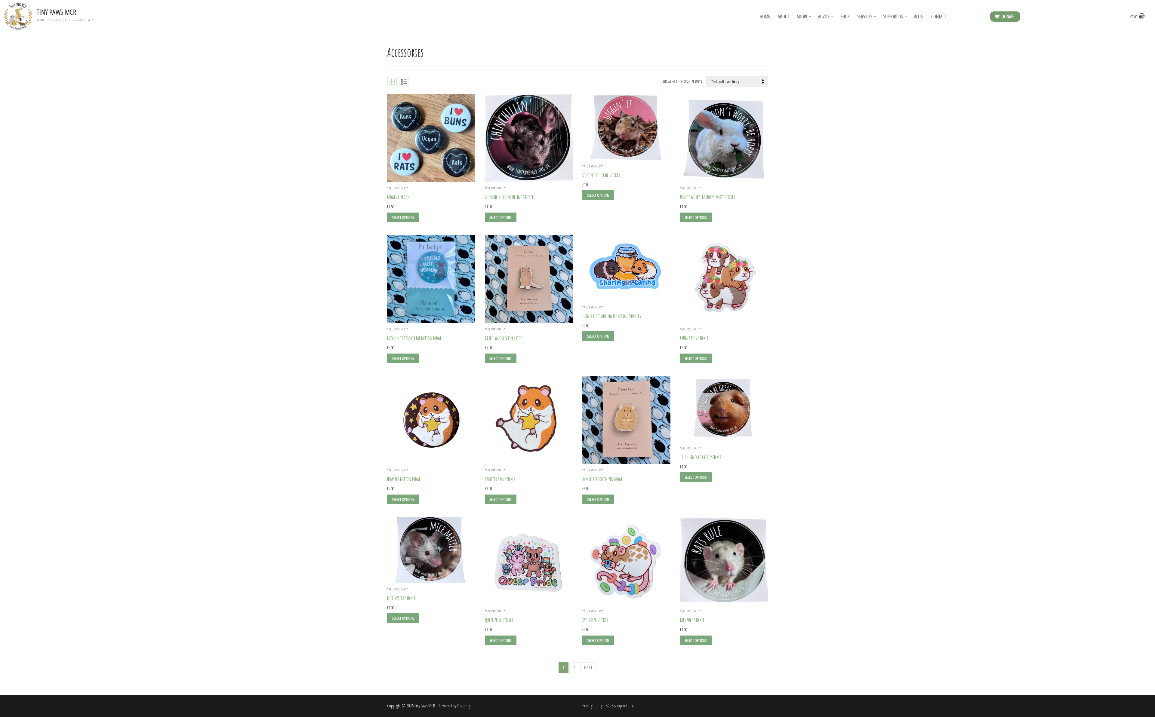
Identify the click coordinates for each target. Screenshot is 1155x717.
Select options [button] (500, 217)
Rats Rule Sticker (692, 620)
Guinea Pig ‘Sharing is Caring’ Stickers (611, 316)
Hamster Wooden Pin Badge (602, 479)
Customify (463, 706)
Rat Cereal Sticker (595, 620)
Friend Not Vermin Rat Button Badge (414, 338)
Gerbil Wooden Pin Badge (503, 338)
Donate (1007, 16)
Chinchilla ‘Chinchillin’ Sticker (509, 197)
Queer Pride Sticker (499, 620)
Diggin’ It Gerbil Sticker (601, 175)
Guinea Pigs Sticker (694, 338)
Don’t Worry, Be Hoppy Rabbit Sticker (707, 197)
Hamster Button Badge (403, 479)
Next (588, 667)
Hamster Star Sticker (500, 479)
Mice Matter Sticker (401, 598)
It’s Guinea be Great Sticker (700, 457)
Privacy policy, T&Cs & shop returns (608, 705)
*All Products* (495, 188)
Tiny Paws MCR (56, 12)
